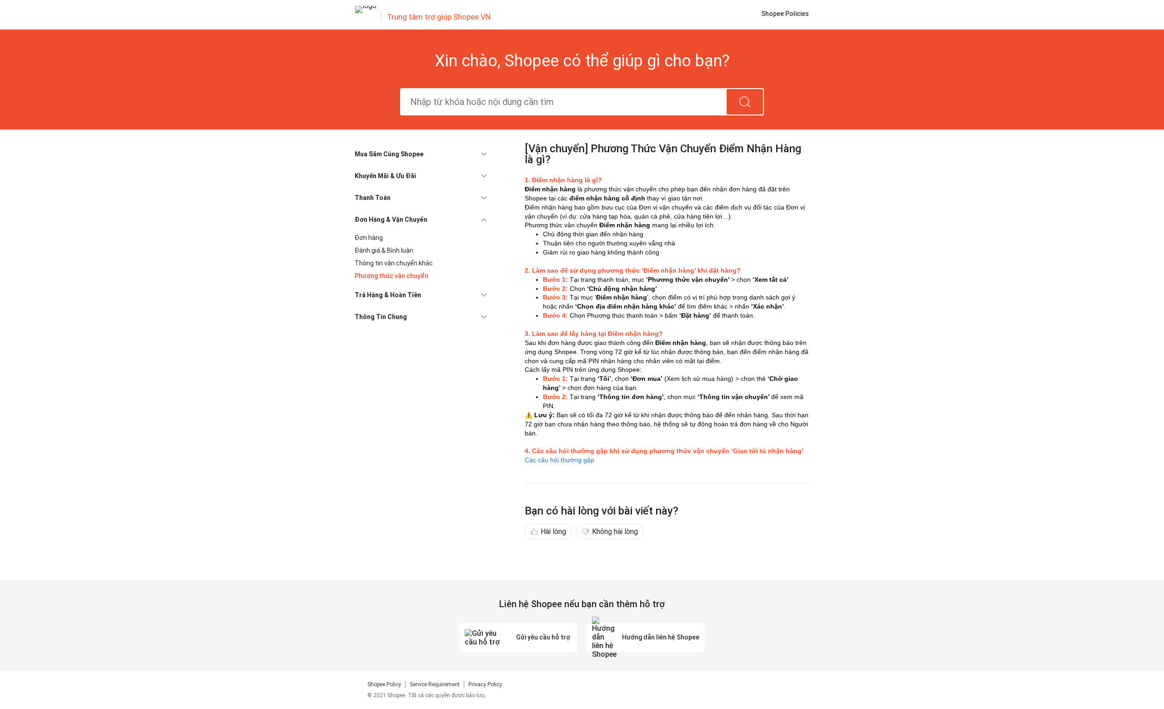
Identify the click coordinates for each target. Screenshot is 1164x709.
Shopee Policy (384, 684)
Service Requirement (435, 684)
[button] (421, 154)
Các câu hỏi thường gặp (559, 460)
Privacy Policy (485, 684)
